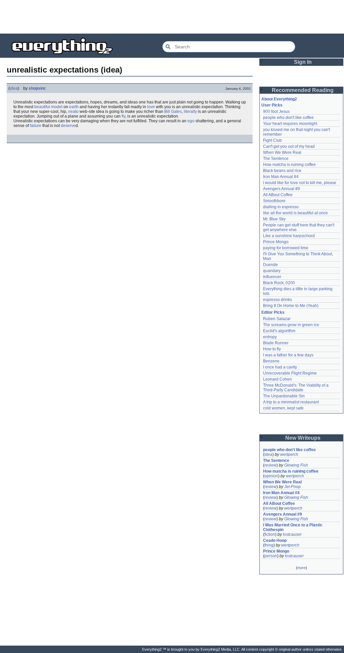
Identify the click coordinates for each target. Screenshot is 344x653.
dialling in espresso (281, 207)
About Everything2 (279, 99)
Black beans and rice (282, 170)
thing (268, 545)
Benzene (271, 361)
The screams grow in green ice (291, 324)
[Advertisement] (172, 17)
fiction (269, 534)
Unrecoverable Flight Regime (290, 373)
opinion (271, 476)
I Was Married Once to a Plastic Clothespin (293, 527)
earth (74, 106)
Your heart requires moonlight (290, 123)
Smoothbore (274, 201)
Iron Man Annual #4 (281, 176)
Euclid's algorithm (279, 331)
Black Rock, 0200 (279, 282)
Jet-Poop (292, 486)
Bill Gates (173, 111)
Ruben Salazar (277, 318)
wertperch (289, 454)
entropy (270, 337)
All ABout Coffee (278, 194)
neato (73, 111)
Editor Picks (273, 312)
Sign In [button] (303, 62)
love (151, 106)
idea (14, 88)
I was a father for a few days (288, 355)
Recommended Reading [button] (303, 90)
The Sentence (276, 158)
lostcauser (292, 534)
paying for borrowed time (285, 248)
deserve (68, 125)
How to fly (272, 349)
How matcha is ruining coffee (289, 164)
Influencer (272, 276)
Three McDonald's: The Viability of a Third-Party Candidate (296, 387)
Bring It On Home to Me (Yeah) (290, 305)
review (270, 465)
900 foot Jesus (276, 111)
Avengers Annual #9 (281, 188)
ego (191, 121)
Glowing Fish (296, 465)
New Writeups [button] (302, 438)
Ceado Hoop (275, 540)
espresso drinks (277, 299)
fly (123, 116)
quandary (272, 270)
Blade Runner (276, 343)
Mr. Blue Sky (274, 219)
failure (35, 125)
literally (190, 111)
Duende (270, 264)
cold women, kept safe (283, 408)
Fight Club (272, 140)
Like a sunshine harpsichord (289, 235)
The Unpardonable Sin (284, 396)
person (270, 556)
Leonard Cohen (277, 379)
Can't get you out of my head (289, 146)
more (301, 568)
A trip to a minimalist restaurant (291, 402)
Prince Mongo (276, 242)
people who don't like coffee (288, 117)
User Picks (272, 105)
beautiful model (48, 106)
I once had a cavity (280, 367)
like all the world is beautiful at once (295, 213)
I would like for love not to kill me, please (299, 182)
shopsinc (37, 88)
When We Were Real (282, 152)
